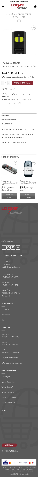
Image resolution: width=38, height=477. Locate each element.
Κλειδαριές (5, 467)
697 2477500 (15, 285)
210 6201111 (6, 285)
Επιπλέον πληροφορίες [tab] (9, 119)
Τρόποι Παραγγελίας (8, 382)
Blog (3, 320)
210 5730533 (6, 277)
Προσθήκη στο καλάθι (22, 83)
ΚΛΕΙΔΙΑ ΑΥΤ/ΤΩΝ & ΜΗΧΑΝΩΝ (27, 467)
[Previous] (1, 181)
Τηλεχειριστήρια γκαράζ (13, 103)
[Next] (36, 181)
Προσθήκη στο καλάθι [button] (9, 196)
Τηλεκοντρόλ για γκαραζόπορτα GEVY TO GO (28, 182)
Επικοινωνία (6, 315)
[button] (3, 6)
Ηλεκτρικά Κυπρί (28, 469)
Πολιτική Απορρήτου (8, 402)
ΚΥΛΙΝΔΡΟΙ (13, 467)
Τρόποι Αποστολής (8, 392)
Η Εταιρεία (5, 310)
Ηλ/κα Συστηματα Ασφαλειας (13, 469)
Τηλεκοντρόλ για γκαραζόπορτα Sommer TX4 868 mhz (10, 183)
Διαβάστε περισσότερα (27, 196)
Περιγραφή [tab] (5, 115)
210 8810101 (15, 293)
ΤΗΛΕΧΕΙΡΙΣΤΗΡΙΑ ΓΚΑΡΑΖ (25, 471)
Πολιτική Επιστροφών (9, 397)
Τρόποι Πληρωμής (8, 387)
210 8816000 (6, 293)
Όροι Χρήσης (6, 377)
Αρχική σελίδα (10, 14)
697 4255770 (6, 296)
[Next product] (19, 21)
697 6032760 (15, 277)
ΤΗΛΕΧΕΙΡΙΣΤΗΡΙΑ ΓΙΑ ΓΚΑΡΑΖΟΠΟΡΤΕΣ (19, 99)
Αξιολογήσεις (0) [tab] (7, 124)
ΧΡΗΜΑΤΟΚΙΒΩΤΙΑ (11, 471)
